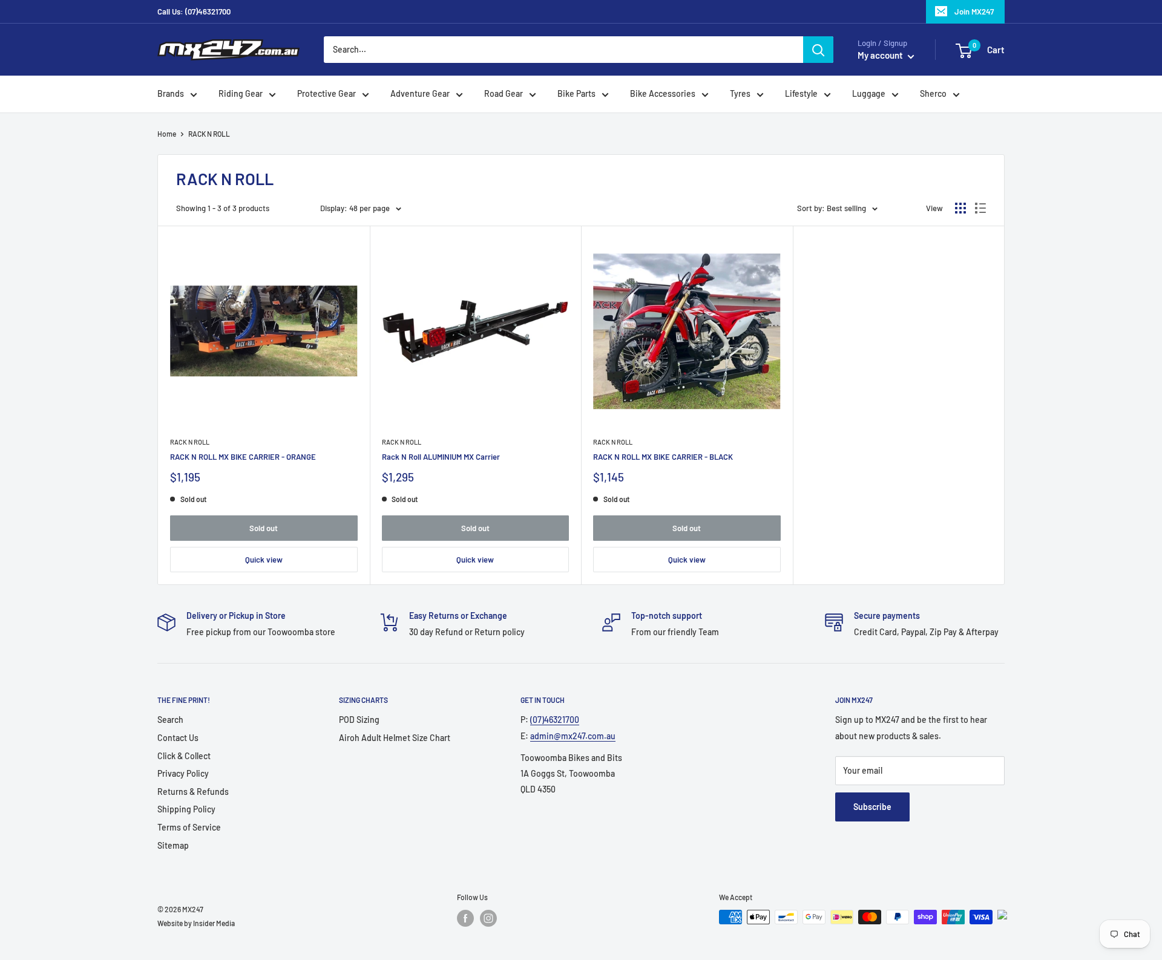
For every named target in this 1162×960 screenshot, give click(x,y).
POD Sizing (359, 719)
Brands (170, 94)
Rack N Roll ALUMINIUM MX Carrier (441, 457)
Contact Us (178, 738)
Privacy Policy (183, 773)
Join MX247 (974, 11)
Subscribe (872, 807)
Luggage (868, 94)
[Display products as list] (980, 208)
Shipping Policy (186, 809)
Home (166, 133)
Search (170, 719)
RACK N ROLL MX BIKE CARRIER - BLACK (663, 457)
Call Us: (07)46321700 (194, 11)
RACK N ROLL (189, 442)
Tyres (740, 94)
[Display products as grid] (960, 208)
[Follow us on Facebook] (465, 918)
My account (881, 55)
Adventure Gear (420, 94)
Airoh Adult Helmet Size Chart (394, 738)
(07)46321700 (554, 719)
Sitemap (173, 845)
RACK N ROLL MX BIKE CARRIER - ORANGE (243, 457)
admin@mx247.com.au (572, 736)
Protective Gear (326, 94)
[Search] (818, 49)
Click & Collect (184, 756)
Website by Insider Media (196, 923)
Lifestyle (801, 94)
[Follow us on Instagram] (488, 918)
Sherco (933, 94)
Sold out (263, 528)
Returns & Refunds (193, 791)
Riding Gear (240, 94)
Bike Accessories (662, 94)
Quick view (264, 559)
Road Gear (503, 94)
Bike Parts (576, 94)
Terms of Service (189, 827)
